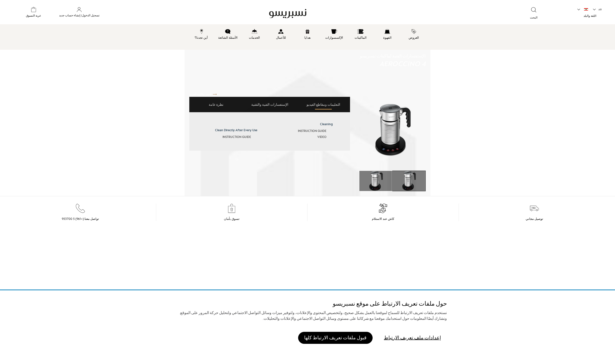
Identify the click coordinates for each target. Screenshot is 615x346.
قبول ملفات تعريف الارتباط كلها (335, 337)
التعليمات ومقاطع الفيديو (323, 104)
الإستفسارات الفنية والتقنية (269, 104)
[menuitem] (413, 33)
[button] (597, 9)
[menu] (307, 37)
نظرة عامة (216, 104)
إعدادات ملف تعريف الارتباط (412, 337)
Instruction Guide (312, 131)
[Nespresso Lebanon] (350, 13)
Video (321, 137)
